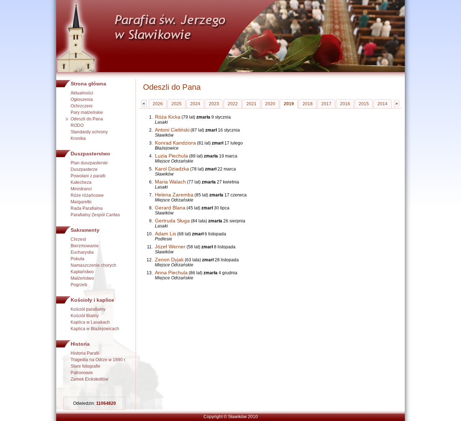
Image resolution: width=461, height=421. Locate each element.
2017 (326, 103)
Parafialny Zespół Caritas (95, 214)
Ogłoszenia (82, 99)
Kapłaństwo (82, 271)
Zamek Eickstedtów (89, 379)
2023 (214, 103)
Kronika (78, 138)
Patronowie (82, 372)
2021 (251, 103)
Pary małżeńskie (87, 112)
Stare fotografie (85, 366)
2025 (176, 103)
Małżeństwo (82, 278)
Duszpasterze (84, 169)
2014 (382, 103)
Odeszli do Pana (87, 118)
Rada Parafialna (87, 208)
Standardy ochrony (89, 131)
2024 (195, 103)
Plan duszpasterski (89, 162)
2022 (233, 103)
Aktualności (82, 93)
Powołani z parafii (88, 175)
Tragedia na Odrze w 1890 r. (98, 359)
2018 (308, 103)
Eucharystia (82, 252)
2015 (364, 103)
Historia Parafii (85, 353)
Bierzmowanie (85, 245)
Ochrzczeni (82, 105)
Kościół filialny (85, 315)
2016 (345, 103)
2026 (158, 103)
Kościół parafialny (88, 309)
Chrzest (78, 239)
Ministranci (81, 188)
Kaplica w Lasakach (90, 322)
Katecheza (81, 182)
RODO (77, 125)
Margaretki (81, 201)
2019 (289, 103)
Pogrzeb (79, 284)
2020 (270, 103)
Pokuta (77, 258)
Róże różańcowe (87, 195)
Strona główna (88, 84)
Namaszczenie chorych (93, 265)
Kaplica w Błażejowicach (95, 328)
